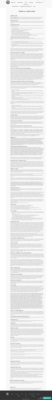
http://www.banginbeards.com (14, 66)
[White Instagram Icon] (42, 397)
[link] (37, 0)
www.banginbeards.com (17, 388)
